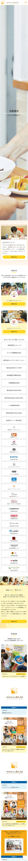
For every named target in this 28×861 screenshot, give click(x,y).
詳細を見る (14, 257)
